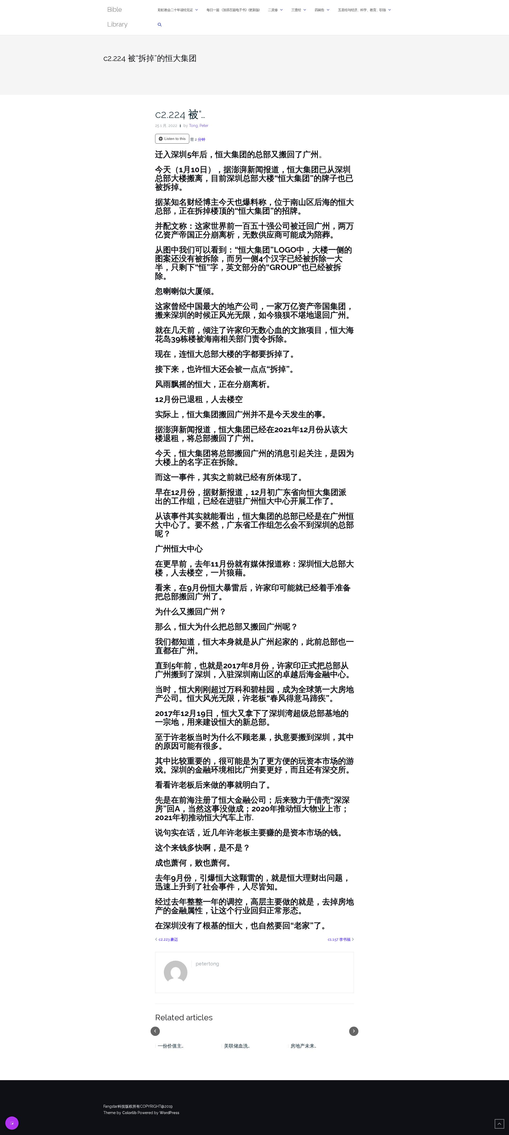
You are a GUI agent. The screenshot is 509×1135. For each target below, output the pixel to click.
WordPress (169, 1113)
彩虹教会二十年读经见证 (175, 10)
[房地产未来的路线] (255, 1031)
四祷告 (319, 10)
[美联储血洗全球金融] (188, 1031)
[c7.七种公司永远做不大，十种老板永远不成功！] (321, 1031)
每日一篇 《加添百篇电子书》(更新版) (233, 10)
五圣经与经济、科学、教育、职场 (362, 10)
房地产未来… (237, 1046)
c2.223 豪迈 (168, 939)
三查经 (296, 10)
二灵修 (273, 10)
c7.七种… (299, 1046)
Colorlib (129, 1113)
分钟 (201, 139)
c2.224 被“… (180, 114)
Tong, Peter (198, 125)
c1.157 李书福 (339, 939)
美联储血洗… (170, 1046)
